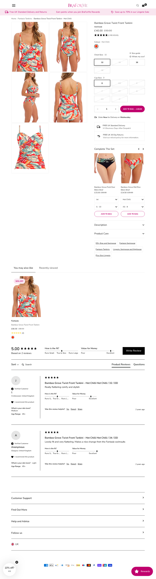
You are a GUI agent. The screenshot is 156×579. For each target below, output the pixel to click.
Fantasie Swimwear (127, 243)
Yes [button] (67, 409)
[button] (106, 35)
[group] (27, 349)
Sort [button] (14, 364)
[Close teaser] (16, 562)
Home (13, 18)
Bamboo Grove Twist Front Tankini (25, 325)
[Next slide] (143, 149)
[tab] (121, 365)
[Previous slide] (138, 149)
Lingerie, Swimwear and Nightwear (127, 249)
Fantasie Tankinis (103, 249)
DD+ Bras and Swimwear (106, 243)
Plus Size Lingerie (103, 255)
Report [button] (73, 409)
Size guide (136, 53)
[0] (143, 5)
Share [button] (80, 409)
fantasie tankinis (25, 18)
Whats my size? (138, 56)
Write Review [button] (133, 350)
